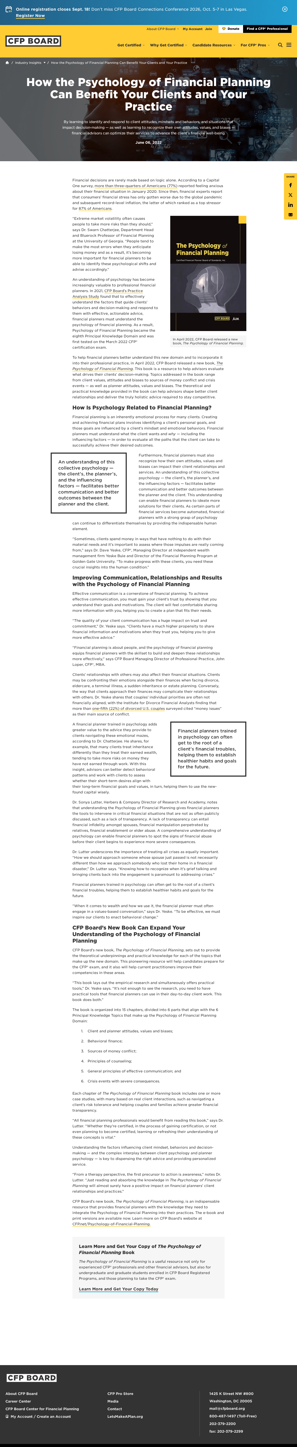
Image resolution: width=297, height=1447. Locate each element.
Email (290, 215)
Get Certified (129, 45)
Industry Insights (28, 62)
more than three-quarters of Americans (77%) (136, 186)
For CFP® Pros (253, 45)
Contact (114, 1409)
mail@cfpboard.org (227, 1408)
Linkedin (290, 205)
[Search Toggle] (280, 45)
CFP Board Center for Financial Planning (42, 1409)
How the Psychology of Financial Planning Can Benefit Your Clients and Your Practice (119, 62)
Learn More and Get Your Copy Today (118, 1289)
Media (112, 1401)
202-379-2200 (222, 1424)
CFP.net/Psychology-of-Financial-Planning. (111, 1224)
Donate (233, 28)
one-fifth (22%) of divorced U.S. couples (128, 709)
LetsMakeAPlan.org (125, 1417)
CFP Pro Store (120, 1394)
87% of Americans (95, 208)
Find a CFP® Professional (267, 28)
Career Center (18, 1401)
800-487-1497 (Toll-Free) (233, 1416)
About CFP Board (161, 29)
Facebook (290, 185)
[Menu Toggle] (289, 45)
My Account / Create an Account (41, 1417)
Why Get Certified (167, 45)
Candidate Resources (212, 45)
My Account (192, 29)
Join (208, 29)
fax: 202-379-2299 (226, 1431)
